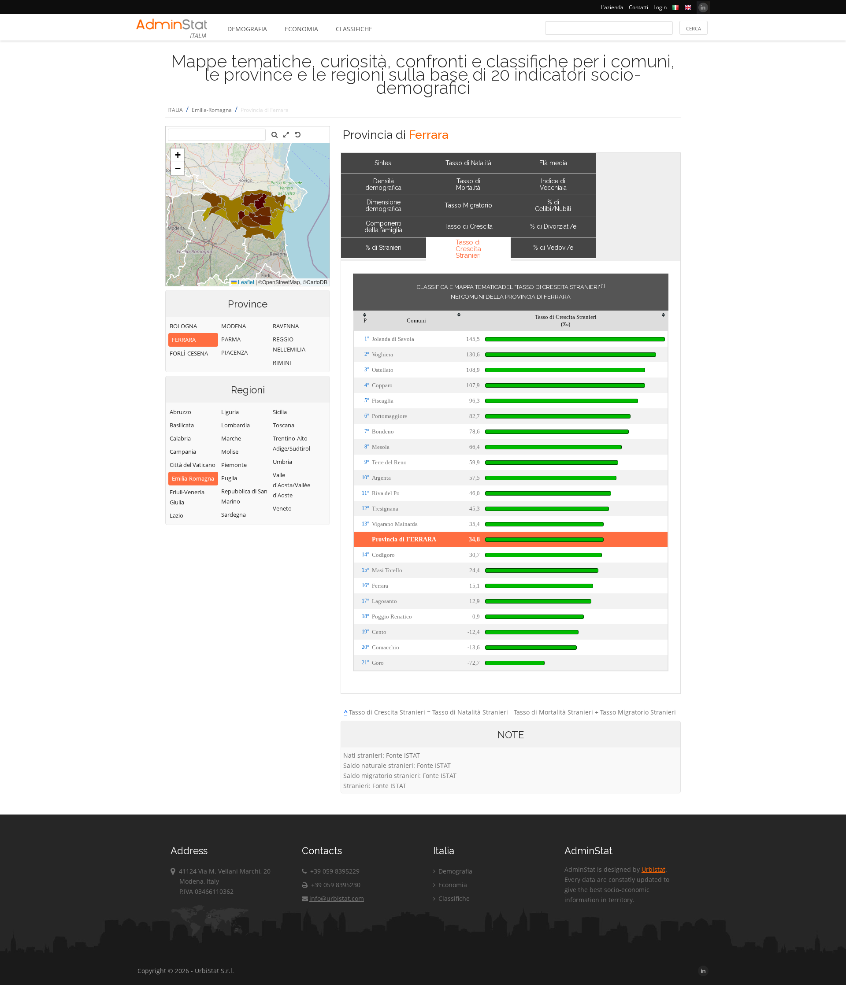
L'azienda (612, 7)
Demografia (247, 29)
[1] (603, 285)
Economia (301, 29)
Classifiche (354, 29)
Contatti (638, 7)
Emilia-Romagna (212, 110)
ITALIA (175, 110)
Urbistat (653, 869)
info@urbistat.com (336, 898)
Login (660, 7)
